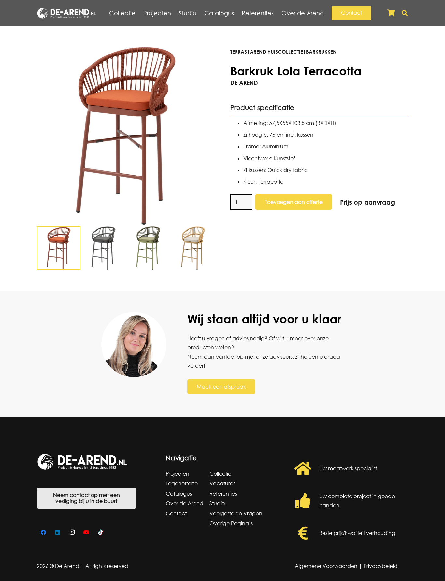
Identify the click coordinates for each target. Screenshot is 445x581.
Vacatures (222, 483)
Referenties (223, 493)
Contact (176, 513)
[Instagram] (72, 532)
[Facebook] (43, 532)
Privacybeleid (380, 566)
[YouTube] (86, 532)
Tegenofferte (182, 483)
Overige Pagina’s (231, 523)
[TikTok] (100, 532)
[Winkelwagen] (391, 13)
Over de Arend (184, 503)
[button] (327, 13)
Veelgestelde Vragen (235, 513)
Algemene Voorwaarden (326, 566)
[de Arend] (66, 13)
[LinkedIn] (57, 532)
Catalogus (179, 493)
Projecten (177, 473)
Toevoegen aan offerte (294, 202)
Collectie (220, 473)
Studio (217, 503)
